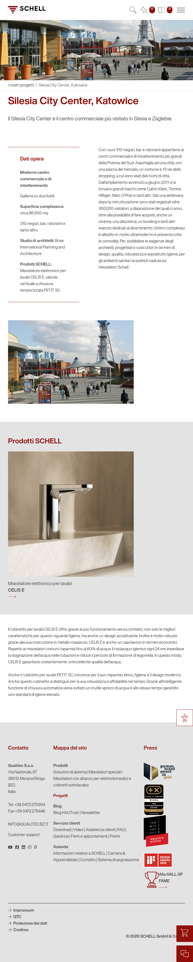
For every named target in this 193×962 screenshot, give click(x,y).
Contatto (87, 860)
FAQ (121, 830)
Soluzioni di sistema (70, 772)
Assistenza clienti (100, 830)
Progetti (60, 796)
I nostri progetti (21, 86)
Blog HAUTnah (66, 813)
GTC (17, 917)
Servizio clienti (66, 824)
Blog (57, 807)
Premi (115, 837)
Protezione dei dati (30, 924)
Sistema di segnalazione (118, 860)
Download (62, 830)
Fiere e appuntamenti (89, 837)
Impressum (23, 911)
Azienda (60, 847)
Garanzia (61, 837)
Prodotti (60, 766)
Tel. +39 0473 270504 (26, 805)
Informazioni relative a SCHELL (79, 854)
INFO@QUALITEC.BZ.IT (28, 825)
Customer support (24, 835)
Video (78, 830)
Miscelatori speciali (105, 772)
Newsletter (90, 813)
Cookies (20, 930)
